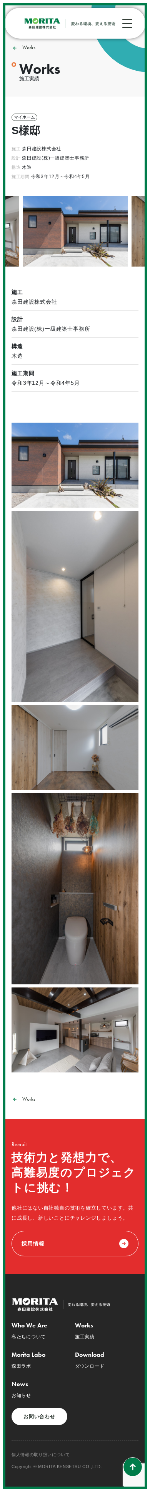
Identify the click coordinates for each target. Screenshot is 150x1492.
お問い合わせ (39, 1416)
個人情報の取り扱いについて (41, 1455)
